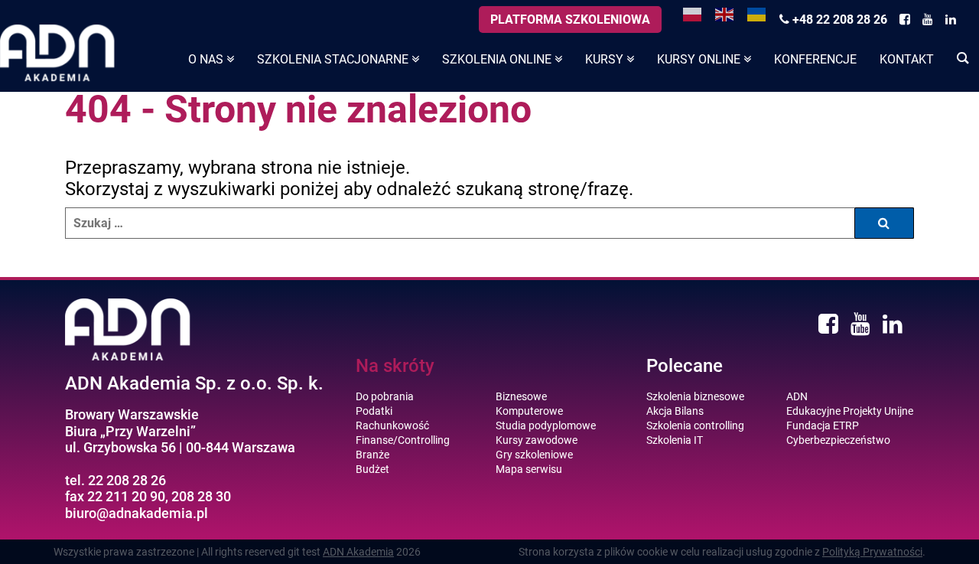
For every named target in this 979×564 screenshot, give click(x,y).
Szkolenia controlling (695, 425)
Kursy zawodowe (536, 440)
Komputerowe (529, 411)
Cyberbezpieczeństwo (838, 440)
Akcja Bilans (675, 411)
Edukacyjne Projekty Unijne (849, 411)
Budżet (372, 469)
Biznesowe (521, 396)
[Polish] (693, 13)
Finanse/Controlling (403, 440)
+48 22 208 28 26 (838, 19)
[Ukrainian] (757, 13)
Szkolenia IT (674, 440)
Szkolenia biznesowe (695, 396)
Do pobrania (385, 396)
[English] (725, 13)
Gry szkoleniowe (534, 454)
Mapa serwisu (529, 469)
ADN (797, 396)
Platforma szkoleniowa (570, 19)
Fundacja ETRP (822, 425)
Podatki (374, 411)
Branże (372, 454)
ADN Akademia (358, 552)
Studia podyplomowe (546, 425)
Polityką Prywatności (872, 552)
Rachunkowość (392, 425)
